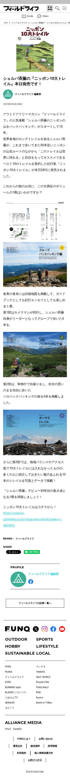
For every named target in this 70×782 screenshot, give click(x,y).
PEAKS (8, 671)
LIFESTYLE (47, 646)
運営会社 (17, 746)
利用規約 (21, 753)
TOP (6, 22)
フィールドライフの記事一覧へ (35, 603)
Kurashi (17, 729)
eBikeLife (9, 702)
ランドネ (41, 666)
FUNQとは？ (24, 738)
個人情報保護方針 (43, 753)
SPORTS (44, 639)
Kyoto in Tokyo (44, 702)
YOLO (8, 729)
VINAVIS (40, 671)
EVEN (8, 682)
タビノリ (9, 707)
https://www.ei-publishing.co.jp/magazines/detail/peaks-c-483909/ (32, 519)
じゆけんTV (11, 697)
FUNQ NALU (42, 687)
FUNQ (8, 666)
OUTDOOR (16, 639)
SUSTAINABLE (19, 653)
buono (39, 697)
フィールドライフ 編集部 (43, 574)
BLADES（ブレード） (16, 692)
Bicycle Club (42, 682)
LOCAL (43, 653)
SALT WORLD (43, 677)
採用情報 (52, 746)
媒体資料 (35, 746)
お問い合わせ (46, 738)
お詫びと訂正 (35, 760)
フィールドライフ (19, 22)
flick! (38, 692)
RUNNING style (13, 687)
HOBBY (12, 646)
